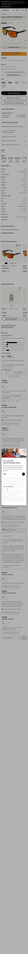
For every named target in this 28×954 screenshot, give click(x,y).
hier (7, 488)
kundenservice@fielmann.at (8, 486)
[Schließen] (24, 451)
